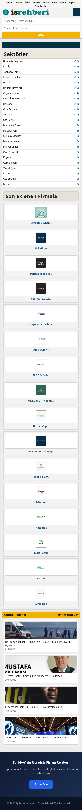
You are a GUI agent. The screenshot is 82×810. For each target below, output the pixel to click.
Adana (46, 2)
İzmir (27, 2)
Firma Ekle (41, 784)
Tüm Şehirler (41, 6)
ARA (41, 35)
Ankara (19, 2)
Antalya (36, 2)
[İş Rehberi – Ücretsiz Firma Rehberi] (26, 12)
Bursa (54, 2)
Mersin (63, 2)
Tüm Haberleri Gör (67, 614)
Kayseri (72, 2)
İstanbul (8, 2)
